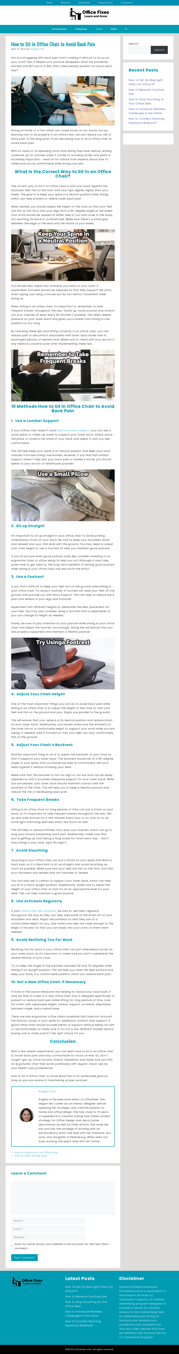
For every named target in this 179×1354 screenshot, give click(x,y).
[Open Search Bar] (126, 29)
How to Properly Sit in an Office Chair (36, 1152)
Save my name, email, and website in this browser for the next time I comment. (61, 1246)
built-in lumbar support (73, 430)
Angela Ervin (47, 1091)
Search (133, 43)
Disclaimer (84, 2)
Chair (99, 29)
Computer (81, 29)
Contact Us (127, 2)
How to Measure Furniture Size (86, 1296)
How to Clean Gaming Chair (31, 1155)
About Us (65, 2)
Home (49, 2)
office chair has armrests (38, 911)
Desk (114, 29)
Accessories (59, 29)
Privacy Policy (105, 2)
